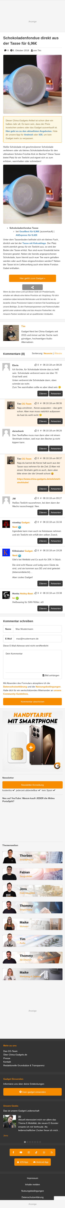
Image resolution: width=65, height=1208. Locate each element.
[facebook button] (13, 1152)
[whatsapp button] (44, 1152)
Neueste (48, 353)
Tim (23, 326)
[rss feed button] (52, 1152)
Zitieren (43, 393)
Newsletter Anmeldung (32, 785)
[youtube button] (21, 1152)
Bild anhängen (51, 675)
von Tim (37, 50)
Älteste (58, 353)
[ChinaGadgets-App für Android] (25, 431)
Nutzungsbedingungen (48, 686)
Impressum (32, 1178)
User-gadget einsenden (34, 1092)
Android (28, 134)
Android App (42, 1162)
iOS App (23, 1162)
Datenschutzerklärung (15, 686)
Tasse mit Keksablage (34, 243)
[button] (25, 1142)
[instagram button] (29, 1152)
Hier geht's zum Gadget (32, 278)
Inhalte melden (32, 1184)
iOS (40, 134)
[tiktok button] (36, 1152)
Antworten (56, 393)
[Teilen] (32, 287)
